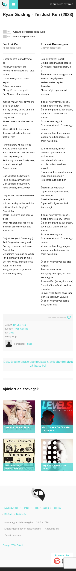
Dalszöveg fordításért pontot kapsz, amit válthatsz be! (38, 363)
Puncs (29, 343)
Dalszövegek (11, 507)
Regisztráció (66, 4)
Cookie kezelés (12, 535)
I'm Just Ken (19, 325)
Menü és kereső (13, 4)
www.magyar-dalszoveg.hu (18, 522)
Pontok (25, 507)
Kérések (8, 514)
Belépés (54, 4)
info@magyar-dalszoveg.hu (26, 528)
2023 (11, 332)
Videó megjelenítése (24, 36)
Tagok (45, 507)
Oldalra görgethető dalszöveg (29, 31)
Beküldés (21, 514)
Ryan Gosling (21, 328)
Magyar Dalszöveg (4, 4)
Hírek (36, 507)
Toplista (56, 507)
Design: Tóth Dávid (13, 545)
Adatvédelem (52, 528)
